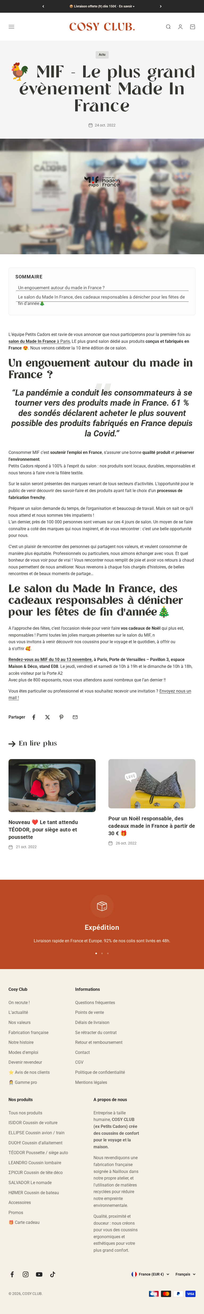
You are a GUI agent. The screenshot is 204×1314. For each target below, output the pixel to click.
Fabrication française (28, 1032)
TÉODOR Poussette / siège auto (38, 1152)
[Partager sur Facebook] (33, 717)
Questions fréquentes (95, 1002)
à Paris (39, 341)
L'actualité (18, 1012)
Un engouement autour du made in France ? (62, 287)
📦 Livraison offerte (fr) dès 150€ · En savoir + (102, 6)
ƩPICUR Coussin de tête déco (35, 1172)
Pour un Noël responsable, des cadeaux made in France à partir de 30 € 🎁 (151, 825)
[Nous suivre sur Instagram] (25, 1274)
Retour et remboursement (98, 1042)
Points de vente (89, 1012)
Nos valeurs (19, 1022)
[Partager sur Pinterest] (61, 717)
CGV (79, 1062)
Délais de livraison (92, 1022)
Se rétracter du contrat (96, 1032)
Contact (82, 1052)
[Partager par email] (75, 717)
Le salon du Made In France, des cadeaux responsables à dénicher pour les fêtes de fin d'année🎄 (101, 300)
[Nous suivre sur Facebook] (12, 1274)
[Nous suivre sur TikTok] (52, 1274)
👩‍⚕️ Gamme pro (22, 1082)
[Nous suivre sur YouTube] (39, 1274)
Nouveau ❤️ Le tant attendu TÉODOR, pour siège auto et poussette (43, 829)
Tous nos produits (25, 1112)
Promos (15, 1212)
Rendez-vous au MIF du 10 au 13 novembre (50, 659)
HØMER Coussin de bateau (33, 1192)
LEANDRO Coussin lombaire (34, 1162)
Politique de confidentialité (100, 1072)
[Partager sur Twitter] (47, 717)
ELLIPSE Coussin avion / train (36, 1132)
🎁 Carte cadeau (24, 1222)
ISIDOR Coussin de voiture (32, 1122)
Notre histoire (20, 1042)
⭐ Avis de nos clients (29, 1072)
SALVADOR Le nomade (30, 1182)
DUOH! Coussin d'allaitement (35, 1142)
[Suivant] (161, 6)
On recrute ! (19, 1002)
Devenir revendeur (25, 1062)
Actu (102, 54)
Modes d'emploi (23, 1052)
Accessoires (19, 1202)
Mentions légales (91, 1082)
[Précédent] (43, 6)
